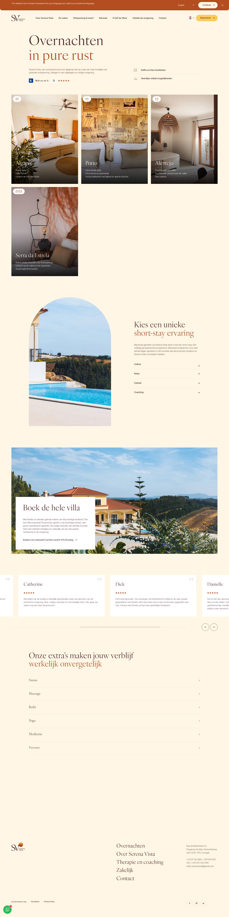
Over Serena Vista (44, 18)
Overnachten (130, 846)
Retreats (103, 18)
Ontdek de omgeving (143, 18)
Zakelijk (124, 870)
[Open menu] (222, 5)
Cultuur (137, 364)
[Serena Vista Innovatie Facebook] (189, 903)
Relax (137, 373)
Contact (162, 18)
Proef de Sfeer (120, 18)
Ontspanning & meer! (83, 18)
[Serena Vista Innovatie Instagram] (196, 903)
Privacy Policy (49, 902)
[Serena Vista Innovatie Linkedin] (203, 903)
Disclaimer (35, 902)
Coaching (139, 392)
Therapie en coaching (139, 862)
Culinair (138, 383)
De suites (63, 18)
